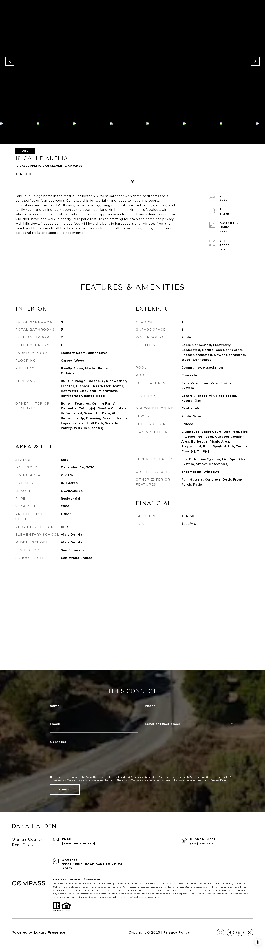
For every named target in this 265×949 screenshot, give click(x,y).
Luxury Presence (49, 932)
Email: (55, 724)
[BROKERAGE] (249, 932)
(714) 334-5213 (202, 843)
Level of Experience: (162, 724)
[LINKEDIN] (240, 932)
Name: (55, 706)
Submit (65, 789)
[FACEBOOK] (230, 932)
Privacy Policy (219, 779)
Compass (177, 883)
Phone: (151, 706)
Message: (58, 742)
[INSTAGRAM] (220, 932)
